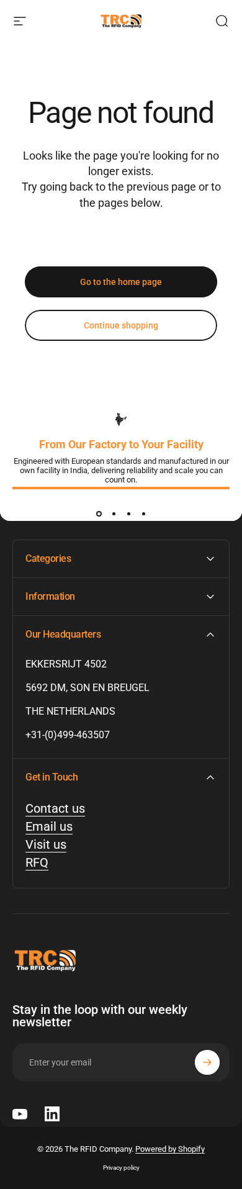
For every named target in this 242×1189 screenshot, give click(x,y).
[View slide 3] (128, 513)
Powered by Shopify (170, 1149)
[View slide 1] (98, 513)
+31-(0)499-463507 (67, 735)
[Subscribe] (207, 1062)
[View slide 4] (143, 513)
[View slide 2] (113, 513)
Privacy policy (121, 1168)
